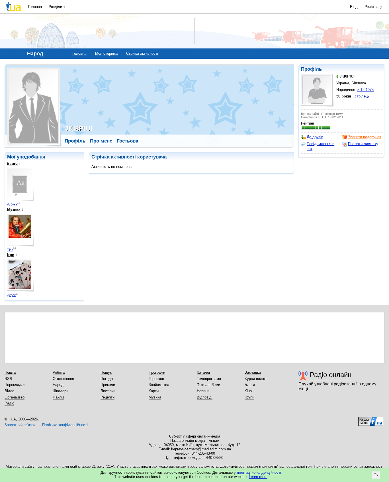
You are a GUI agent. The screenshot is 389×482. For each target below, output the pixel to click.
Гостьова (127, 141)
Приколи (108, 385)
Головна (35, 7)
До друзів (315, 137)
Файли (58, 397)
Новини (203, 391)
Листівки (108, 391)
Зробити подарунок (364, 137)
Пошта (10, 372)
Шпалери (60, 391)
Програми (157, 372)
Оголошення (63, 379)
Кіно (248, 391)
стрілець (362, 96)
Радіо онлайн (330, 375)
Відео (9, 391)
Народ (58, 385)
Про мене (101, 141)
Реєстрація (374, 7)
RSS (8, 379)
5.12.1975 (365, 90)
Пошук (106, 372)
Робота (59, 372)
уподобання (31, 157)
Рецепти (107, 397)
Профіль (311, 69)
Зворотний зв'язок (20, 425)
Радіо (9, 403)
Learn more (258, 477)
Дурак (11, 295)
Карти (154, 391)
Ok (376, 475)
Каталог (203, 372)
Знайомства (159, 385)
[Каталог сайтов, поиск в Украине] (370, 419)
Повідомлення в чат (320, 146)
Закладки (253, 372)
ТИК (10, 249)
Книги (12, 164)
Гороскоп (156, 379)
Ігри (10, 255)
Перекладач (15, 385)
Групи (249, 397)
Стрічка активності (142, 53)
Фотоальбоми (208, 385)
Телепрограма (209, 379)
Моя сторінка (106, 53)
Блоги (250, 385)
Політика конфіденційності (65, 425)
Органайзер (14, 397)
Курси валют (256, 379)
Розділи (55, 7)
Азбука (12, 204)
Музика (13, 209)
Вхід (354, 7)
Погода (107, 379)
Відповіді (204, 397)
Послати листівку (363, 144)
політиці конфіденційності (259, 472)
